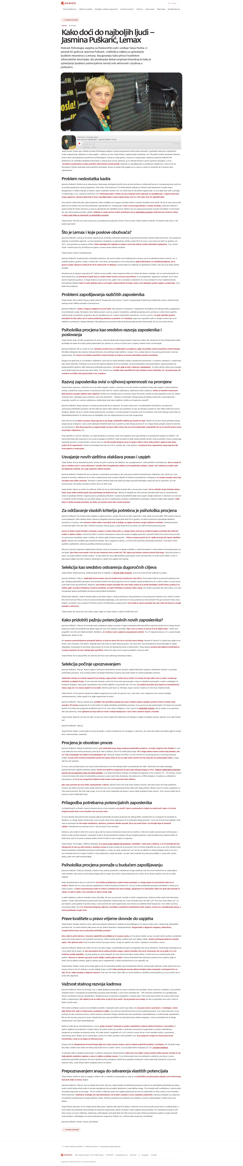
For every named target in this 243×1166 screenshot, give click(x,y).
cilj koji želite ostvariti (122, 572)
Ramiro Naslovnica (69, 9)
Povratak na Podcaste (71, 20)
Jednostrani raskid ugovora (110, 1146)
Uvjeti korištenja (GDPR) (74, 1146)
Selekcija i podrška (85, 9)
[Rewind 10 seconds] (87, 144)
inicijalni (160, 1047)
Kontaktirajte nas (174, 9)
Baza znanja (150, 9)
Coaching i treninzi (127, 9)
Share (94, 147)
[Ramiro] (66, 1154)
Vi (115, 843)
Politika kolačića (91, 1146)
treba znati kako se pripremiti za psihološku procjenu (86, 215)
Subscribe (86, 147)
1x (90, 144)
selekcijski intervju (146, 708)
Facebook (133, 1155)
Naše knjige (161, 9)
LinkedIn (154, 1155)
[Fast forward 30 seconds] (94, 144)
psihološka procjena (144, 212)
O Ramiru (139, 9)
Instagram (145, 1155)
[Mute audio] (84, 144)
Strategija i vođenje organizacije (106, 9)
